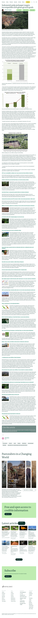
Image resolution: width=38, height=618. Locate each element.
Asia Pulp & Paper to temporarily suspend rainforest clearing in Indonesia (15, 192)
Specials (3, 596)
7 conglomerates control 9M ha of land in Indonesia (11, 357)
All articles (21, 522)
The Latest (4, 601)
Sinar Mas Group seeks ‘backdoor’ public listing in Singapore (13, 261)
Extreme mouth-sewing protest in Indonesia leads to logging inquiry (14, 269)
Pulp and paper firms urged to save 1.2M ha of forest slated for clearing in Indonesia (17, 369)
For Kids (21, 593)
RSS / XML (31, 608)
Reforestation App (23, 596)
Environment (5, 443)
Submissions (13, 599)
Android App (31, 605)
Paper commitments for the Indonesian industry (10, 303)
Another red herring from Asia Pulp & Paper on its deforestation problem (15, 179)
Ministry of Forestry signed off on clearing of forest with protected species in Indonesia (18, 205)
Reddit (30, 601)
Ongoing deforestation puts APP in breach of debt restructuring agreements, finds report (18, 198)
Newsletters (13, 598)
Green (15, 443)
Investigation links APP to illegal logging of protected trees (13, 216)
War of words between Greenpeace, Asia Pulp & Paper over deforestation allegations (17, 330)
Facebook (30, 598)
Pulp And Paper (30, 443)
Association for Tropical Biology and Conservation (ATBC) (17, 445)
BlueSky (30, 602)
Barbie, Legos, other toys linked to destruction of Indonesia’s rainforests (15, 341)
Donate (12, 595)
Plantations (24, 443)
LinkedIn (30, 592)
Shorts (3, 598)
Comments (19, 10)
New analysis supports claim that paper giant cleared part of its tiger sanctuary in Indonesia (19, 278)
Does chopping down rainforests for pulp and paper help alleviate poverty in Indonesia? (18, 382)
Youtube (30, 595)
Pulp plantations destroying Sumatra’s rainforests (11, 413)
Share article (25, 10)
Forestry (10, 443)
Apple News (31, 607)
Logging (19, 443)
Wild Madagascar (23, 592)
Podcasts (3, 593)
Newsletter (8, 576)
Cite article (32, 10)
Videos (3, 592)
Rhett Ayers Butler (8, 9)
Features (3, 599)
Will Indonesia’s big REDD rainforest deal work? (10, 394)
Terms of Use (13, 601)
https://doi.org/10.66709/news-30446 (23, 431)
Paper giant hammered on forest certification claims (11, 230)
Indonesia (10, 10)
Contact (12, 593)
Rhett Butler (7, 437)
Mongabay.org (22, 595)
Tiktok (30, 599)
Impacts (12, 596)
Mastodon (30, 604)
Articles (3, 595)
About (12, 592)
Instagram (31, 593)
